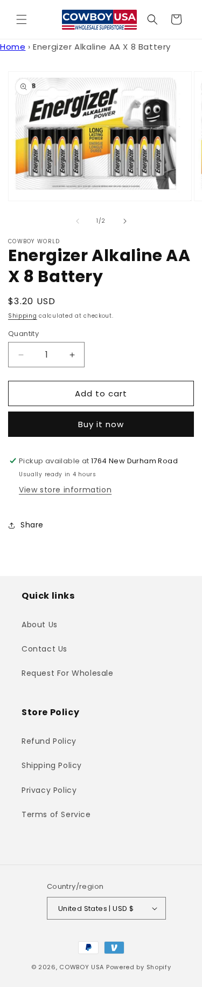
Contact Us (44, 648)
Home (12, 46)
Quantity (23, 333)
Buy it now (101, 424)
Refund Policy (49, 741)
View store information (65, 489)
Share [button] (32, 524)
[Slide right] (125, 221)
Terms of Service (56, 814)
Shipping (22, 316)
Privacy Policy (49, 790)
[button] (21, 19)
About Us (40, 624)
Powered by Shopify (138, 967)
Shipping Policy (52, 765)
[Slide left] (77, 221)
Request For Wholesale (68, 673)
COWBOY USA (81, 967)
